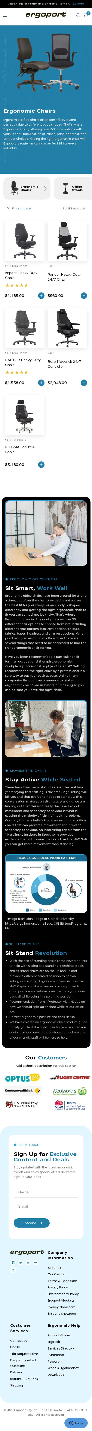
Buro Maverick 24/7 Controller (64, 364)
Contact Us (18, 1341)
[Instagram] (28, 1262)
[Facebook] (13, 1262)
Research (55, 1361)
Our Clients (56, 1274)
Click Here (76, 3)
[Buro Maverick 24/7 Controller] (67, 328)
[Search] (78, 15)
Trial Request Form (24, 1354)
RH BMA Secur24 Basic (19, 449)
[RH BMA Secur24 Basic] (25, 415)
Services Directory (61, 1348)
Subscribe (28, 1223)
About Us (54, 1268)
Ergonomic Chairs (29, 188)
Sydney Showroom (62, 1307)
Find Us (15, 1347)
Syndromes (56, 1355)
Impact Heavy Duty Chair (21, 275)
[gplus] (35, 1262)
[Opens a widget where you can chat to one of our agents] (76, 1423)
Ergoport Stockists (61, 1300)
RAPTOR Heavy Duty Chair (23, 362)
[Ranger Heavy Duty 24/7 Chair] (67, 241)
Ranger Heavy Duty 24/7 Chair (64, 277)
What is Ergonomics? (63, 1368)
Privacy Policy (58, 1287)
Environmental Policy (63, 1294)
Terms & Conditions (62, 1281)
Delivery (16, 1372)
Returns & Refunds (24, 1379)
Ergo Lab (54, 1342)
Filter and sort (21, 208)
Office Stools (77, 188)
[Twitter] (20, 1262)
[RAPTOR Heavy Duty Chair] (25, 328)
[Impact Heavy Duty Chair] (25, 241)
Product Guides (59, 1335)
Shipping (16, 1385)
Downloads (56, 1375)
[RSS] (13, 1270)
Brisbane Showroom (62, 1313)
